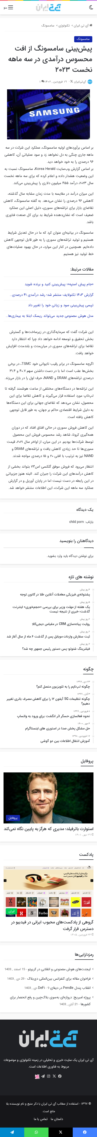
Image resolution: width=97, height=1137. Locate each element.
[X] (54, 1076)
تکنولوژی (64, 25)
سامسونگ (47, 25)
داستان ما (57, 1119)
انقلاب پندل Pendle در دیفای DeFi (64, 988)
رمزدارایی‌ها (84, 954)
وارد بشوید (55, 556)
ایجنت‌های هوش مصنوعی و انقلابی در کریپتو (59, 969)
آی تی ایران (81, 25)
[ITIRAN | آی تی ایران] (48, 7)
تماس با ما (41, 1119)
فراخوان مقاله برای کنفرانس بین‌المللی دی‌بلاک (59, 979)
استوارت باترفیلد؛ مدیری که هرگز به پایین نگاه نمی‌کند (48, 829)
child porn (76, 522)
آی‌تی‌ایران (80, 81)
